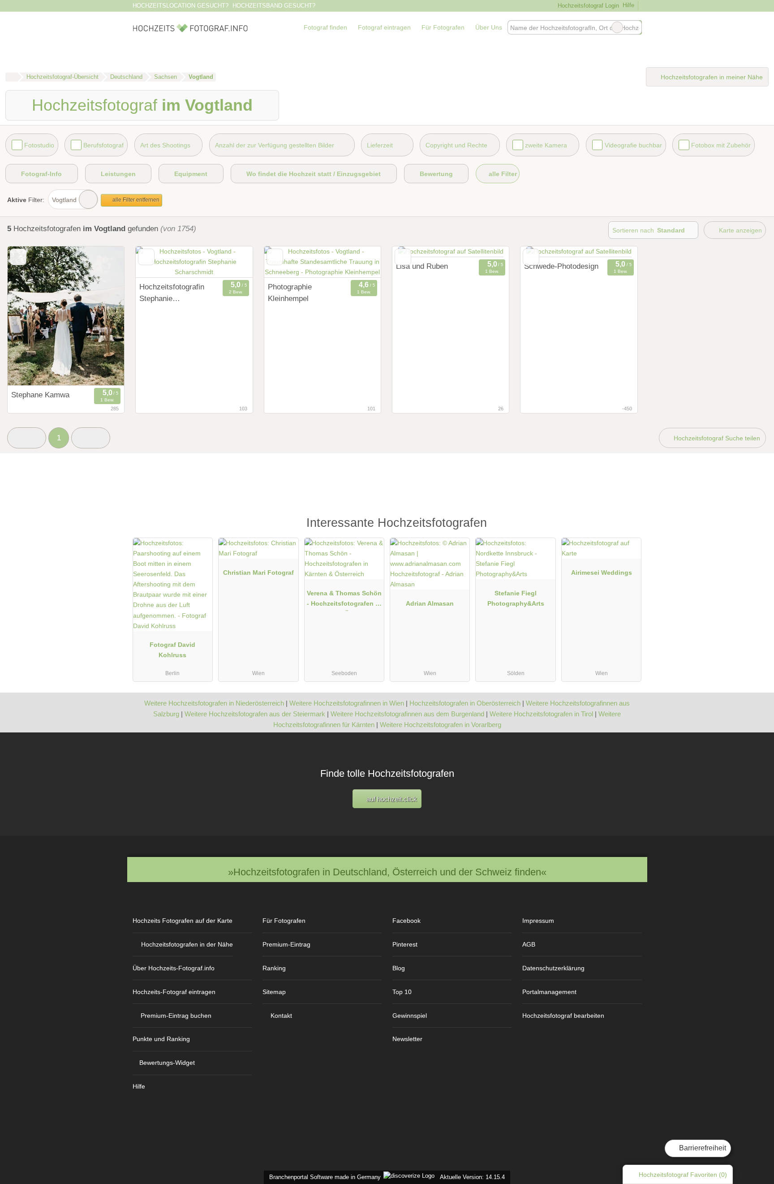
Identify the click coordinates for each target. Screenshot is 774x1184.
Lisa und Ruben (422, 266)
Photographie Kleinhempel (290, 292)
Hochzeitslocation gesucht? (180, 5)
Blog (398, 968)
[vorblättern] (101, 316)
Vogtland (64, 199)
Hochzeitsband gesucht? (273, 5)
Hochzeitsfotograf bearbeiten (563, 1015)
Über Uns (488, 27)
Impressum (538, 920)
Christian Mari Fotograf (258, 572)
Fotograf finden (325, 27)
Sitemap (274, 991)
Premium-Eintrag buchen (176, 1015)
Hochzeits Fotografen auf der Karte (182, 920)
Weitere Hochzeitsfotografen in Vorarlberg (440, 724)
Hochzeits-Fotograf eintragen (174, 991)
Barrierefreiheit (701, 1148)
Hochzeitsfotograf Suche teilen (716, 438)
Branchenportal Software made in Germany (323, 1177)
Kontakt (281, 1015)
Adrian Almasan (430, 603)
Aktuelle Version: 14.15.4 (472, 1177)
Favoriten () (683, 1174)
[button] (26, 437)
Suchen (635, 27)
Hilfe (628, 5)
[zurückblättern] (30, 316)
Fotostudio (39, 145)
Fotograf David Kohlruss (172, 650)
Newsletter (407, 1038)
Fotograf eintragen (384, 27)
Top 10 (402, 991)
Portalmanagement (549, 991)
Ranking (274, 968)
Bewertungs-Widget (167, 1062)
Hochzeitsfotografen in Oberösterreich (464, 703)
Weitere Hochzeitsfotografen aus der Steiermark (255, 714)
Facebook (406, 920)
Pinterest (404, 944)
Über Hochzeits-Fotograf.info (174, 968)
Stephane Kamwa (40, 394)
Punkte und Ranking (161, 1038)
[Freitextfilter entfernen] (617, 27)
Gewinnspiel (409, 1015)
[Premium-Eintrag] (629, 527)
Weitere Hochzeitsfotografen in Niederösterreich (214, 703)
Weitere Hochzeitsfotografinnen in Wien (346, 703)
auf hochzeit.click (391, 799)
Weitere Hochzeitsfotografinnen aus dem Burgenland (407, 714)
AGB (528, 944)
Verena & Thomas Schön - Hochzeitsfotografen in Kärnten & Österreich (344, 600)
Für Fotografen (442, 27)
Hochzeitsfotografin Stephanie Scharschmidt (171, 293)
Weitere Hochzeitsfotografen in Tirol (541, 714)
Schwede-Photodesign (561, 266)
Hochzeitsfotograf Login (587, 5)
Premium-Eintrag (286, 944)
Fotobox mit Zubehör (721, 145)
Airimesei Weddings (601, 572)
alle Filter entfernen (135, 200)
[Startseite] (11, 77)
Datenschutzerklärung (553, 968)
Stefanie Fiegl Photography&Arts (515, 598)
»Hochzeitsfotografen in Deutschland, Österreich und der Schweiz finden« (387, 872)
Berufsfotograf (103, 145)
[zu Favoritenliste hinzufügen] (18, 257)
